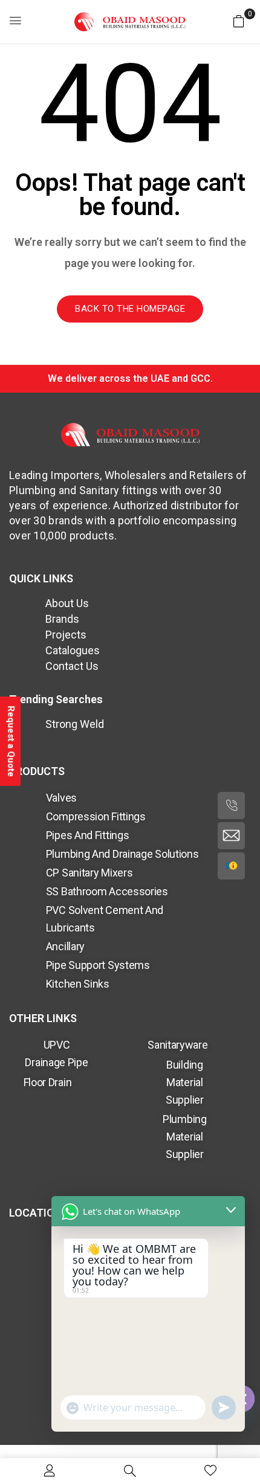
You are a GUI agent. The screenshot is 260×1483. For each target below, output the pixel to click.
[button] (239, 21)
